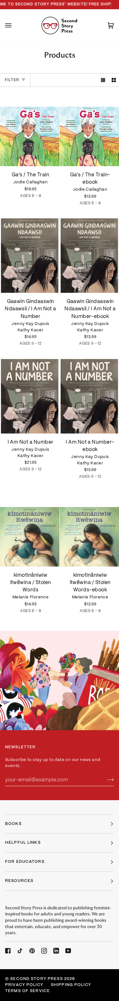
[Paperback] (29, 255)
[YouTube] (68, 951)
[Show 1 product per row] (103, 80)
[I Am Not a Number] (29, 396)
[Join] (105, 780)
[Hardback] (29, 129)
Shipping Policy (71, 985)
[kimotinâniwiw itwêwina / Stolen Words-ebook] (89, 529)
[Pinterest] (32, 951)
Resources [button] (19, 881)
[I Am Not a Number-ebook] (89, 396)
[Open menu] (14, 25)
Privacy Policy (24, 985)
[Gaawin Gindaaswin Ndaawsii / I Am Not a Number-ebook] (89, 255)
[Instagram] (44, 951)
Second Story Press (36, 979)
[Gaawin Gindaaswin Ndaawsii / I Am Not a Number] (29, 255)
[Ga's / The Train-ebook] (89, 129)
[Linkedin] (56, 951)
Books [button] (13, 824)
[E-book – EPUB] (89, 129)
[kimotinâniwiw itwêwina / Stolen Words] (29, 529)
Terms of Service (27, 991)
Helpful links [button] (23, 843)
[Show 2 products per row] (114, 80)
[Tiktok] (20, 951)
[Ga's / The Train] (29, 129)
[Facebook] (8, 951)
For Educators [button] (24, 862)
